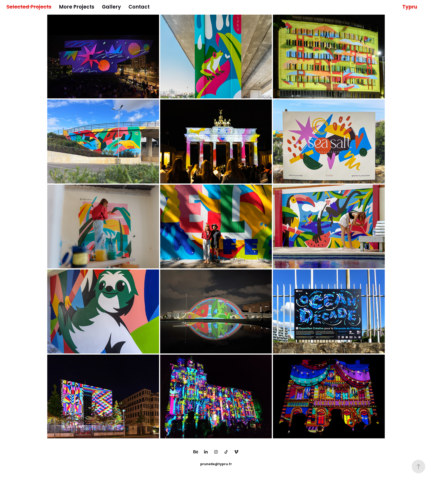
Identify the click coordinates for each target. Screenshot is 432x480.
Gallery (111, 7)
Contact (139, 7)
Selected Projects (29, 7)
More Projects (76, 7)
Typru (409, 7)
